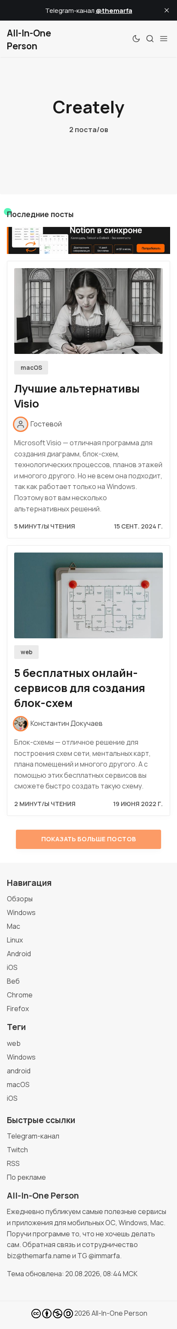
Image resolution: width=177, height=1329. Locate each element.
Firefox (18, 1008)
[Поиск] (149, 38)
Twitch (17, 1149)
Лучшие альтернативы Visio (77, 396)
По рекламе (26, 1177)
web (27, 652)
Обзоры (20, 898)
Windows (21, 912)
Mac (13, 926)
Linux (15, 940)
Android (19, 953)
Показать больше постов (88, 839)
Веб (13, 981)
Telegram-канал (33, 1136)
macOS (31, 368)
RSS (13, 1163)
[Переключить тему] (136, 38)
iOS (12, 967)
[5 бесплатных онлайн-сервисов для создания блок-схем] (88, 595)
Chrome (20, 995)
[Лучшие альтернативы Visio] (88, 311)
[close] (167, 10)
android (19, 1070)
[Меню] (163, 38)
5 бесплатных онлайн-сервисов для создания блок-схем (79, 687)
